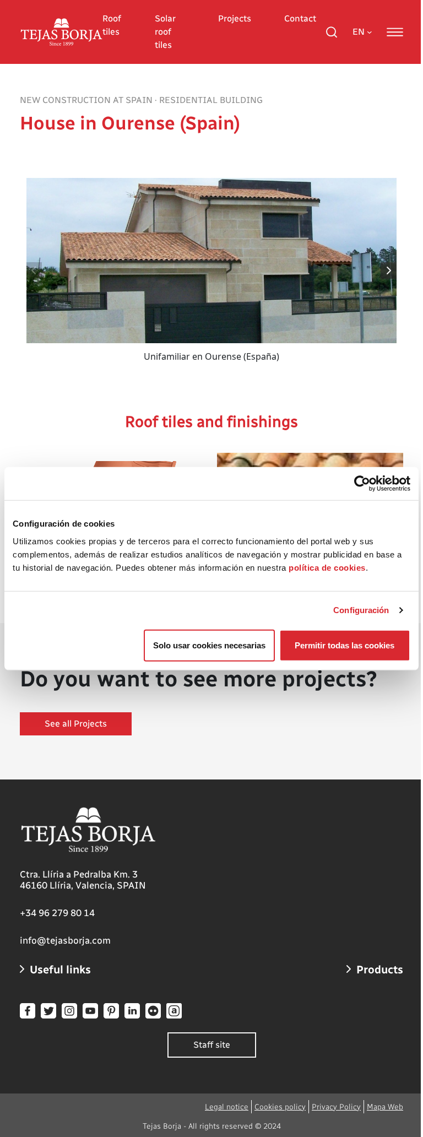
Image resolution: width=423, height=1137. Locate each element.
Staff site (211, 1044)
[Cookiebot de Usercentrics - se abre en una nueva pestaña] (362, 483)
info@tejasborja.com (65, 940)
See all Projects (76, 723)
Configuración (361, 610)
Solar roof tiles (165, 31)
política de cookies (327, 567)
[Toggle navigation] (395, 32)
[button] (389, 270)
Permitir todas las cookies (344, 644)
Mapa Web (385, 1107)
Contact (300, 18)
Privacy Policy (336, 1107)
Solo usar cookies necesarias (209, 644)
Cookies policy (280, 1107)
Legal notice (226, 1107)
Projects (234, 18)
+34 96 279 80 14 (57, 912)
